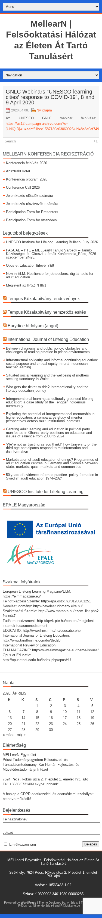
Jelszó (8, 832)
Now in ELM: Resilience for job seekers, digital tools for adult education (49, 275)
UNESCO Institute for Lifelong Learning (46, 491)
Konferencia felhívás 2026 (26, 163)
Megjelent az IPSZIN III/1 (26, 285)
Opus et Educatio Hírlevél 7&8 (30, 265)
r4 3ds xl (72, 902)
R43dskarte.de (70, 905)
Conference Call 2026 (23, 187)
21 (23, 724)
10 (65, 712)
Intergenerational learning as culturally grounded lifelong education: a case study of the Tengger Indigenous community (49, 402)
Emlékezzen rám (22, 844)
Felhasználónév (15, 819)
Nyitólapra (44, 110)
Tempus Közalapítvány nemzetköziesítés (47, 312)
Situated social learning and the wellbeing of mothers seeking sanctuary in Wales (47, 377)
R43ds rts (24, 905)
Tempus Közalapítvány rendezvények (44, 298)
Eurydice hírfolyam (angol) (33, 325)
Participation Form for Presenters (32, 212)
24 (65, 724)
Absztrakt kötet (18, 171)
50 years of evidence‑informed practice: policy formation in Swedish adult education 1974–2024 (52, 476)
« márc (8, 735)
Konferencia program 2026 (26, 179)
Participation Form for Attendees (31, 220)
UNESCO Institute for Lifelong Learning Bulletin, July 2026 (52, 242)
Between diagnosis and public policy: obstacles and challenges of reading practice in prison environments (48, 350)
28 (23, 730)
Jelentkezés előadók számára (29, 196)
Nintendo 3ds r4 (43, 905)
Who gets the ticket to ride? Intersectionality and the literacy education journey (47, 389)
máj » (21, 735)
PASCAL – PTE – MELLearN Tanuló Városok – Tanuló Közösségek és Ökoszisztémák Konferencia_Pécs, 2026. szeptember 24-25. (51, 253)
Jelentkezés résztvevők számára (32, 204)
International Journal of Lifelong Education (48, 339)
